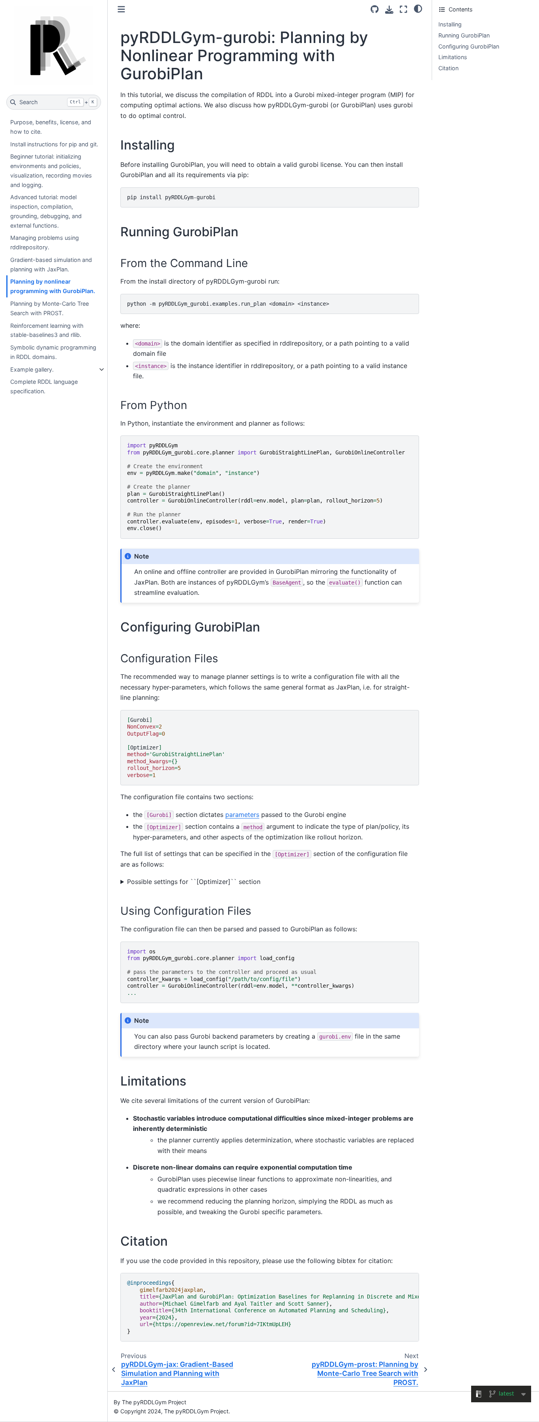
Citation (448, 68)
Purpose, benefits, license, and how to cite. (50, 127)
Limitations (452, 57)
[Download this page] (389, 9)
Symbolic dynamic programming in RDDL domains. (53, 352)
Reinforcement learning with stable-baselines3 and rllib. (47, 330)
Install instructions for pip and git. (54, 144)
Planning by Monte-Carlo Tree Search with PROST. (49, 308)
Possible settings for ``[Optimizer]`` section (193, 882)
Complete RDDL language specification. (44, 386)
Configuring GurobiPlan (468, 46)
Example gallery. (32, 369)
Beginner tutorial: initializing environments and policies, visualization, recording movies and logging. (51, 170)
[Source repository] (374, 9)
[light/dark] (418, 8)
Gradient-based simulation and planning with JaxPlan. (51, 264)
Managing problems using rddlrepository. (44, 242)
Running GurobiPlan (464, 35)
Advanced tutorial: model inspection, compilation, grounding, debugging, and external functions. (46, 211)
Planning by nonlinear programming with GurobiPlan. (52, 286)
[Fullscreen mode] (403, 9)
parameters (242, 814)
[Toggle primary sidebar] (121, 9)
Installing (450, 24)
